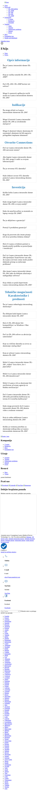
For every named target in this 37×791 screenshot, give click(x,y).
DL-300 (10, 12)
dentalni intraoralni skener (16, 539)
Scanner (7, 457)
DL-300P (11, 10)
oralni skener (30, 540)
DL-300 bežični (13, 9)
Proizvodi (7, 7)
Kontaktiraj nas (9, 36)
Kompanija (8, 17)
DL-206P (11, 16)
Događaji (11, 22)
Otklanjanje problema (14, 29)
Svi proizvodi (5, 542)
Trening (10, 28)
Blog (6, 34)
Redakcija (11, 21)
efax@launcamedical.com (12, 577)
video (10, 26)
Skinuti (10, 31)
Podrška (7, 24)
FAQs (10, 33)
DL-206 (10, 14)
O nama (10, 19)
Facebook (7, 608)
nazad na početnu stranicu (8, 552)
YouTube (7, 593)
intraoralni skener (20, 540)
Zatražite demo (5, 41)
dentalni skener (9, 540)
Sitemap (28, 537)
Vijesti (6, 474)
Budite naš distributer (11, 38)
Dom (6, 5)
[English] (2, 44)
